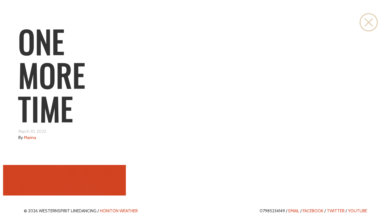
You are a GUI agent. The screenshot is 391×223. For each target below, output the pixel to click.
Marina (30, 137)
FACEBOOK (313, 211)
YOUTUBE (357, 211)
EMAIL (293, 211)
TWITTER (336, 211)
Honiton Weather (119, 211)
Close (369, 22)
